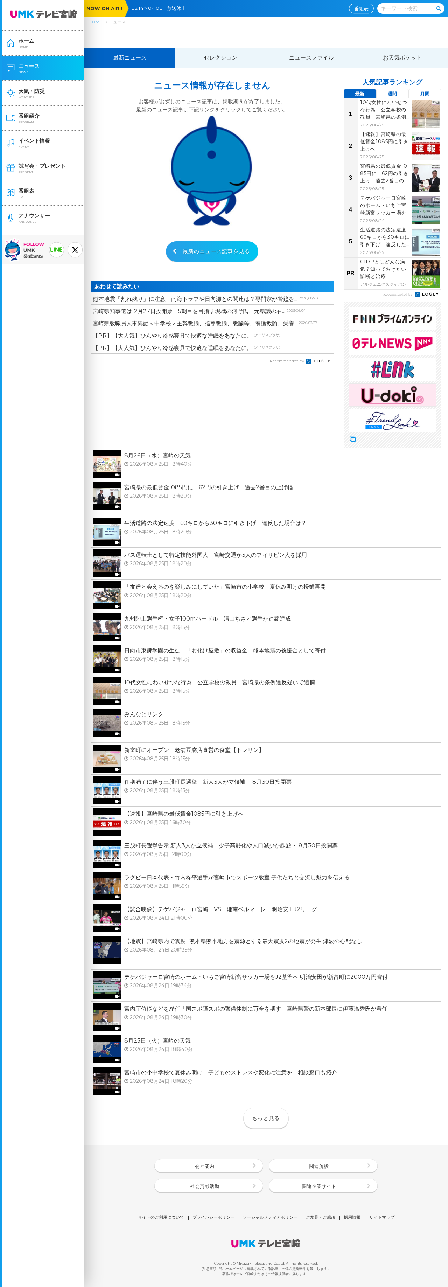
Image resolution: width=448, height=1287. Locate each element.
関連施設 (319, 1166)
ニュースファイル (311, 57)
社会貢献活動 (204, 1186)
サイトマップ (381, 1218)
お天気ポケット (402, 57)
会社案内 (205, 1166)
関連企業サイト (319, 1186)
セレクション (220, 57)
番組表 (361, 8)
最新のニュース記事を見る (216, 251)
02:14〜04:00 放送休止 (160, 8)
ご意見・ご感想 (320, 1218)
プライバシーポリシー (213, 1218)
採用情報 (352, 1218)
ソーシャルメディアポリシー (270, 1218)
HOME (95, 22)
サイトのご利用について (161, 1218)
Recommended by (287, 361)
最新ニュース (130, 57)
